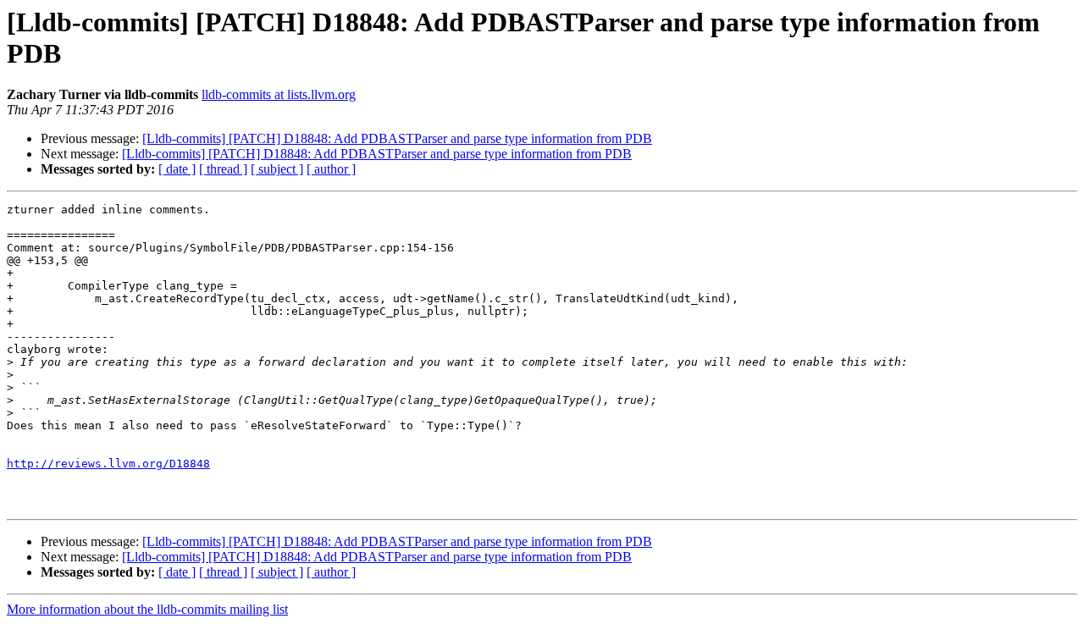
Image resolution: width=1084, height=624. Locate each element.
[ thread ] (223, 169)
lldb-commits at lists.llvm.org (279, 94)
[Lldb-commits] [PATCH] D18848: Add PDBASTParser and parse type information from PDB (397, 138)
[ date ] (177, 169)
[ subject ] (277, 169)
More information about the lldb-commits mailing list (147, 609)
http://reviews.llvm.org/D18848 (108, 463)
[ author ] (331, 169)
